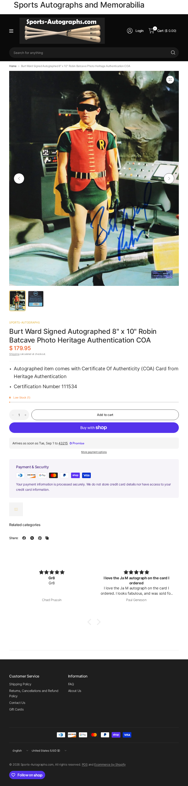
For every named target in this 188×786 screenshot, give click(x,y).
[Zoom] (170, 79)
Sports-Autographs (24, 322)
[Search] (173, 52)
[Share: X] (32, 538)
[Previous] (19, 178)
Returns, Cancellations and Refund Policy (33, 693)
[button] (90, 622)
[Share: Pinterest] (40, 538)
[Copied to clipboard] (47, 538)
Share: (13, 538)
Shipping (14, 354)
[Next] (169, 178)
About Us (74, 691)
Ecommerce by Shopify (110, 764)
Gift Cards (16, 709)
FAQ (71, 684)
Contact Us (17, 703)
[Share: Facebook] (24, 538)
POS (85, 764)
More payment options (94, 452)
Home (13, 66)
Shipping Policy (20, 684)
